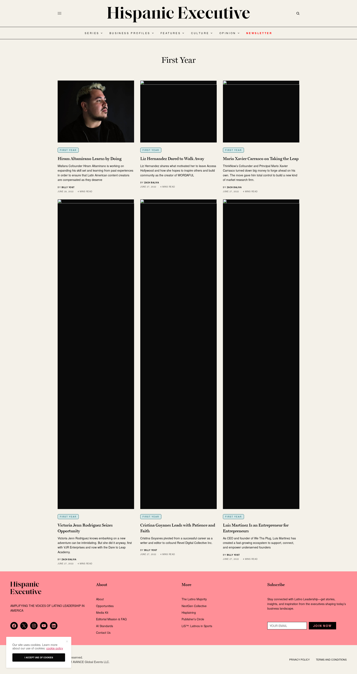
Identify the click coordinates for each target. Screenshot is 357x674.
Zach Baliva (151, 182)
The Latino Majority (194, 599)
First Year (68, 150)
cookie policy (54, 648)
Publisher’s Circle (193, 619)
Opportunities (105, 606)
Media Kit (102, 612)
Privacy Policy (299, 659)
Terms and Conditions (331, 659)
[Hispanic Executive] (178, 14)
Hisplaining (189, 612)
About (100, 599)
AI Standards (104, 626)
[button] (66, 641)
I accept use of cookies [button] (39, 657)
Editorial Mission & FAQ (111, 619)
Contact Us (103, 632)
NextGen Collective (194, 606)
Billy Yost (68, 187)
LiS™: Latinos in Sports (197, 626)
